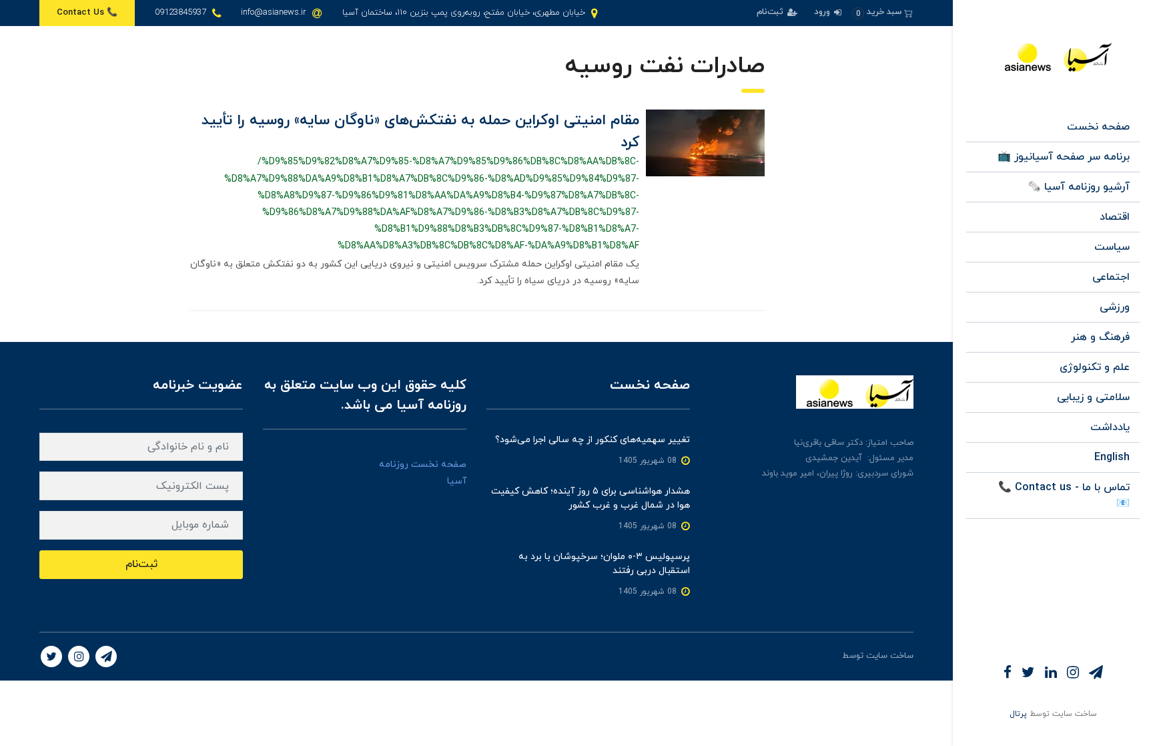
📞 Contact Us (87, 13)
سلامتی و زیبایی (1093, 397)
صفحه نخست (1098, 127)
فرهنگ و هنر (1100, 337)
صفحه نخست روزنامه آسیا (422, 473)
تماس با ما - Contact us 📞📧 (1064, 495)
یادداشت (1110, 427)
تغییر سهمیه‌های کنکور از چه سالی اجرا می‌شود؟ (592, 439)
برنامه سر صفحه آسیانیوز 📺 (1064, 157)
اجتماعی (1111, 277)
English (1112, 457)
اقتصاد (1115, 217)
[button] (882, 12)
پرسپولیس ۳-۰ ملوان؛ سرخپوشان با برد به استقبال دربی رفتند (604, 563)
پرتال (1018, 714)
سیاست (1112, 247)
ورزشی (1115, 307)
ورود (823, 12)
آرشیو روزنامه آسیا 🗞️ (1079, 187)
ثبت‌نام (771, 12)
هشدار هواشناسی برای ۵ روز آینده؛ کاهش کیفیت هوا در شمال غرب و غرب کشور (590, 498)
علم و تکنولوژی (1095, 367)
